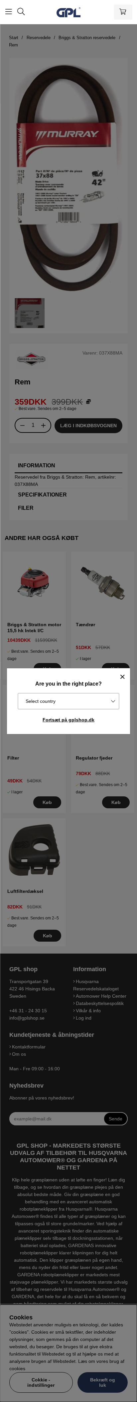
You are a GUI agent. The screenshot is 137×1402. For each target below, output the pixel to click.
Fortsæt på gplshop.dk (68, 719)
